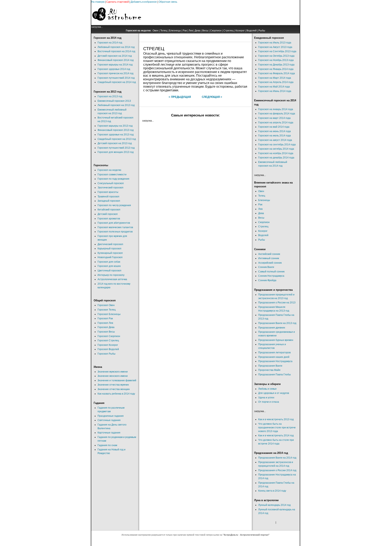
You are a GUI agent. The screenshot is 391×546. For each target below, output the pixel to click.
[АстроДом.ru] (116, 24)
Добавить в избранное (144, 1)
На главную (97, 1)
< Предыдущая (180, 96)
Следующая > (212, 96)
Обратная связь (168, 1)
